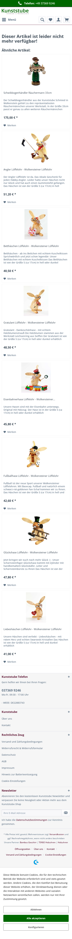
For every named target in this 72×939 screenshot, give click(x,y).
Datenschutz (9, 754)
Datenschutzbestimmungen (31, 819)
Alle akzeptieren (36, 918)
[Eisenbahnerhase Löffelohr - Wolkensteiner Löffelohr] (36, 377)
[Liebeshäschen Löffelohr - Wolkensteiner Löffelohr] (36, 607)
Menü (12, 19)
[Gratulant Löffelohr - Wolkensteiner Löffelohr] (36, 301)
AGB (4, 761)
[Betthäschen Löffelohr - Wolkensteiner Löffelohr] (36, 224)
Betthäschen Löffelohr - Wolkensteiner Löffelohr (31, 246)
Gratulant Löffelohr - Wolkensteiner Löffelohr (30, 322)
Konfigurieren (36, 927)
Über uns (7, 718)
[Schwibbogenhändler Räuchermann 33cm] (36, 71)
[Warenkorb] (66, 19)
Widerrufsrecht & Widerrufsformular (22, 748)
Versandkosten (56, 834)
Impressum (8, 767)
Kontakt (6, 725)
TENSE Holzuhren (47, 842)
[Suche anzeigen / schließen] (42, 19)
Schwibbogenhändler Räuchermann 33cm (28, 93)
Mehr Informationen (39, 899)
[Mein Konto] (58, 19)
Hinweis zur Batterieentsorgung (19, 774)
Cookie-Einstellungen (13, 781)
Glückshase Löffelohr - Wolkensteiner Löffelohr (31, 552)
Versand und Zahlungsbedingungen (22, 741)
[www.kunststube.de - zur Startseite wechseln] (15, 12)
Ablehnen (36, 909)
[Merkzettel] (50, 19)
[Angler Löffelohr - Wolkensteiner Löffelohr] (36, 148)
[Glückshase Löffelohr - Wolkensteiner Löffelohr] (36, 531)
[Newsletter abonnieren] (66, 813)
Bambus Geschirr (28, 842)
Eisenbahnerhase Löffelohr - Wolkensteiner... (29, 399)
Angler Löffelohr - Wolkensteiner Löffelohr (28, 169)
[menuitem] (9, 19)
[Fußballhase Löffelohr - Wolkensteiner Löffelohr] (36, 454)
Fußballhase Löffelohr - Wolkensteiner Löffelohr (31, 476)
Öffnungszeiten (22, 849)
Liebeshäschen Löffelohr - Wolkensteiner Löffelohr (33, 629)
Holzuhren (63, 842)
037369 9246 (11, 690)
